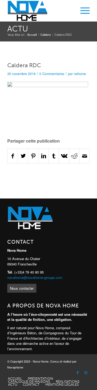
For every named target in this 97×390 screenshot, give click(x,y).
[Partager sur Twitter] (23, 156)
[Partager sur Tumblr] (54, 156)
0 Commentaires (51, 73)
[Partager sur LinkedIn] (43, 156)
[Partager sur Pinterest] (33, 156)
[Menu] (82, 11)
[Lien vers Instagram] (86, 373)
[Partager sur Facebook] (13, 156)
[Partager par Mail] (84, 156)
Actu (17, 28)
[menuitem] (82, 11)
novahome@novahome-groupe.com (35, 277)
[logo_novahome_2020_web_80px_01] (40, 11)
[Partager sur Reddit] (74, 156)
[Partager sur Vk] (64, 156)
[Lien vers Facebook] (78, 373)
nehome (80, 73)
